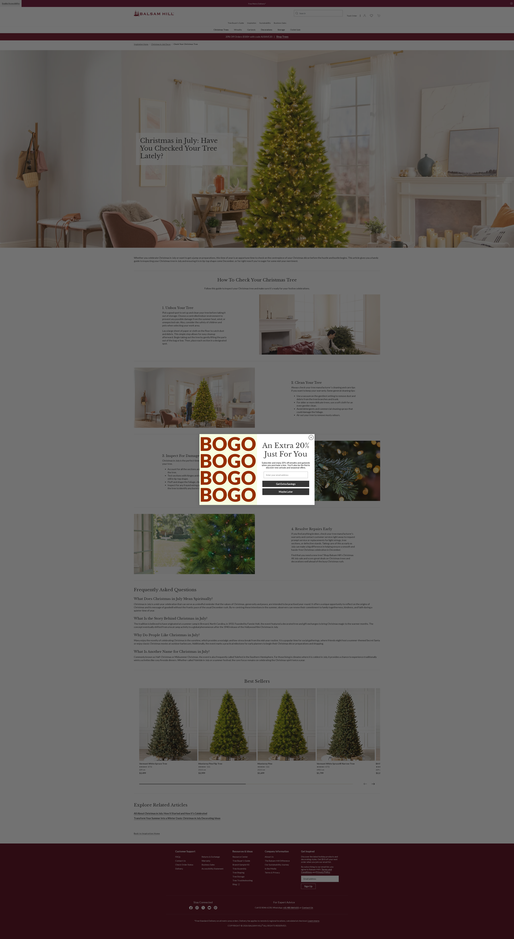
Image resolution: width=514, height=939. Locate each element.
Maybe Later (286, 491)
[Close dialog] (311, 437)
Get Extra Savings (286, 483)
